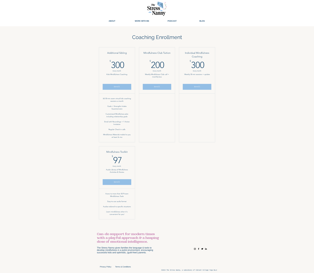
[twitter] (202, 249)
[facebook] (198, 249)
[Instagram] (195, 249)
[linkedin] (206, 249)
